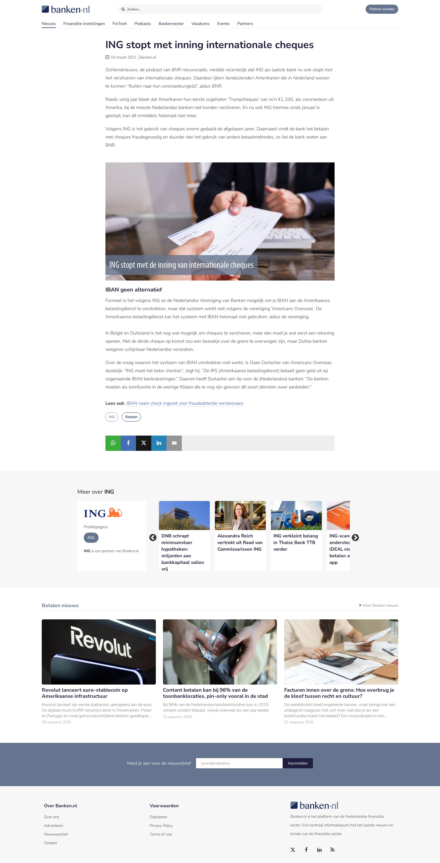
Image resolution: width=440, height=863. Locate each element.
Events (223, 23)
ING (112, 416)
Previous (151, 536)
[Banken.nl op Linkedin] (319, 850)
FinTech (120, 23)
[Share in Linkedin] (159, 443)
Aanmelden (298, 763)
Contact (50, 842)
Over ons (51, 816)
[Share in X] (143, 443)
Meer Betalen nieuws (380, 605)
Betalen (131, 416)
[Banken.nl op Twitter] (293, 850)
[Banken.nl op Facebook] (306, 850)
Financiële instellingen (84, 23)
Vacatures (200, 23)
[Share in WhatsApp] (113, 443)
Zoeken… (133, 9)
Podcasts (142, 23)
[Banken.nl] (53, 6)
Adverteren (53, 825)
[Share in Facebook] (128, 443)
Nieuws (49, 23)
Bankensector (171, 23)
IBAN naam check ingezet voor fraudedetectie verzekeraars (185, 403)
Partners (245, 23)
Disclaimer (158, 816)
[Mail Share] (174, 443)
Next (353, 536)
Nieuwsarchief (56, 834)
